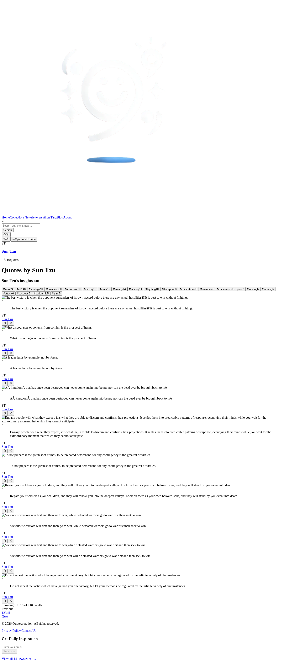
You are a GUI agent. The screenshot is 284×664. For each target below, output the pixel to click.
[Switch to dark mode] (6, 234)
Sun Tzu (7, 319)
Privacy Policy (11, 630)
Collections (17, 217)
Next (5, 616)
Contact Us (28, 630)
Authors (45, 217)
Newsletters (32, 217)
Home (6, 217)
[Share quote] (11, 323)
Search (7, 230)
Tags (54, 217)
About (67, 217)
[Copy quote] (5, 323)
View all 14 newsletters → (19, 658)
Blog (60, 217)
